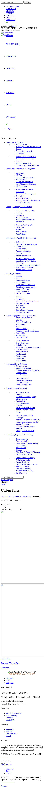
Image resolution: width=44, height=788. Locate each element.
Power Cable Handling (24, 471)
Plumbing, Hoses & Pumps (16, 364)
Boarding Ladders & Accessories (28, 147)
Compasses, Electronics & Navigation (20, 169)
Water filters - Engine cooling (27, 443)
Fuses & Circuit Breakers (25, 408)
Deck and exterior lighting (26, 397)
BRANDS (10, 11)
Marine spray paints (23, 255)
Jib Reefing (20, 242)
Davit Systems (21, 445)
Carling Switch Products (25, 431)
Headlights (20, 418)
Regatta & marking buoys (25, 287)
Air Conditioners (22, 217)
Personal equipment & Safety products (20, 315)
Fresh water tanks (22, 378)
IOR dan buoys (22, 329)
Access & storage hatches (25, 259)
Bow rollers (20, 308)
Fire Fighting (21, 354)
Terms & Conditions (14, 713)
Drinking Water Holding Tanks (28, 370)
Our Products (11, 734)
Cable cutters (21, 356)
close (14, 26)
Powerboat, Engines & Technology (19, 435)
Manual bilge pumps (23, 368)
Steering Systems (22, 466)
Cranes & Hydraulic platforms (27, 165)
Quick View (5, 658)
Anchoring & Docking (14, 142)
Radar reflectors (22, 352)
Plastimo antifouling (23, 251)
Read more (5, 668)
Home (3, 496)
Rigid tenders (21, 282)
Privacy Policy (11, 716)
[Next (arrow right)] (4, 763)
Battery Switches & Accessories (28, 420)
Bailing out (20, 358)
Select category (7, 480)
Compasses (20, 173)
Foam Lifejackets (22, 341)
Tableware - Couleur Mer (25, 211)
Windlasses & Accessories (26, 157)
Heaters (19, 229)
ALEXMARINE (12, 6)
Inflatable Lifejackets (24, 318)
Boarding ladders (22, 291)
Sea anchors (20, 335)
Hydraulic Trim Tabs (24, 454)
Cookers (19, 213)
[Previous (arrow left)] (2, 763)
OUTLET (10, 13)
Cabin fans (20, 227)
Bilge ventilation (22, 439)
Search (27, 2)
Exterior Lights (21, 401)
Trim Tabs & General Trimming (28, 452)
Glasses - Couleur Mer (24, 225)
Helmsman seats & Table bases (27, 265)
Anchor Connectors (23, 163)
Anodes (19, 253)
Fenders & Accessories (24, 151)
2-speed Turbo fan (10, 663)
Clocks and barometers (24, 182)
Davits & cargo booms (24, 310)
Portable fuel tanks (23, 460)
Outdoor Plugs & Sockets (25, 426)
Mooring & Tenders (13, 274)
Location (9, 718)
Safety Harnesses (22, 343)
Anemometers (21, 179)
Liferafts (19, 320)
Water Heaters (21, 232)
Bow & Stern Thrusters (25, 159)
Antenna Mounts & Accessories (28, 200)
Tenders (19, 276)
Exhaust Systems (22, 462)
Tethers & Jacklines (23, 322)
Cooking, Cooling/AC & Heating (19, 207)
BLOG (8, 17)
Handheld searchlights (24, 415)
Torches (19, 394)
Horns (18, 412)
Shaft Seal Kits (21, 473)
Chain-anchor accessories (25, 285)
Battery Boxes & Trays (24, 410)
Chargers (19, 405)
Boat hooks (20, 306)
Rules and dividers (23, 198)
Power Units (20, 428)
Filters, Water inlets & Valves (27, 464)
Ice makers (20, 222)
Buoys (18, 149)
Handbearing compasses (25, 177)
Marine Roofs (21, 246)
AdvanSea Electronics (24, 189)
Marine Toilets (21, 373)
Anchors (19, 161)
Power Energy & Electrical (16, 388)
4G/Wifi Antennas (23, 203)
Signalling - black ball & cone (27, 331)
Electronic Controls (23, 469)
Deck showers (21, 366)
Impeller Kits (21, 448)
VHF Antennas (21, 186)
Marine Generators (23, 424)
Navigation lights (22, 392)
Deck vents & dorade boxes (26, 244)
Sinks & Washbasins (23, 385)
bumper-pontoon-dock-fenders (27, 301)
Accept (3, 786)
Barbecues (20, 215)
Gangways (20, 153)
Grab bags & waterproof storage (28, 347)
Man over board (22, 350)
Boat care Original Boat (25, 267)
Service (9, 732)
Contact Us (10, 720)
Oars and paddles (22, 303)
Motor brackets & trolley (25, 458)
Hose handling (21, 375)
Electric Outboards (23, 293)
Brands (8, 736)
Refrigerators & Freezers (25, 220)
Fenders (19, 297)
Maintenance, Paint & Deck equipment (21, 238)
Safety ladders (21, 360)
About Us (9, 729)
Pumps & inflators (23, 280)
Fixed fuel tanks (22, 441)
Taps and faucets (22, 383)
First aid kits (20, 333)
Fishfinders (20, 192)
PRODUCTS (11, 9)
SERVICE (10, 15)
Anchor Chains (21, 144)
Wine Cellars (21, 234)
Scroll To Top (6, 765)
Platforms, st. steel (23, 312)
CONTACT (10, 20)
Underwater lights (22, 403)
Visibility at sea (21, 345)
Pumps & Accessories (24, 380)
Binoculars (20, 196)
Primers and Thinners (24, 270)
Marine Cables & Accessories (27, 422)
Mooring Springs (22, 289)
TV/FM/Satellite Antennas (26, 184)
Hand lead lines (22, 337)
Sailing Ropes (21, 249)
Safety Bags (20, 324)
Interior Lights (21, 399)
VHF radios (20, 175)
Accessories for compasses (26, 194)
